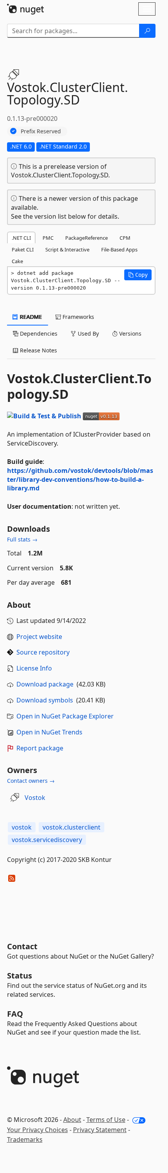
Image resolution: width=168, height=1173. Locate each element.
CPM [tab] (125, 237)
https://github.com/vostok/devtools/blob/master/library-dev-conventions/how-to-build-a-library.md (80, 479)
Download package (44, 684)
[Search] (147, 31)
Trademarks (25, 1139)
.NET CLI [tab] (21, 237)
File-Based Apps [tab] (119, 249)
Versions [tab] (129, 333)
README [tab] (30, 316)
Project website (39, 636)
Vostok (35, 797)
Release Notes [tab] (37, 350)
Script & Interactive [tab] (67, 249)
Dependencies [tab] (37, 333)
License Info (34, 668)
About (72, 1119)
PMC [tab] (48, 237)
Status (19, 975)
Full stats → (22, 539)
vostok (22, 827)
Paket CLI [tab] (23, 249)
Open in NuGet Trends (49, 732)
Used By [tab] (87, 333)
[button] (138, 274)
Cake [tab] (17, 261)
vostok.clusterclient (71, 827)
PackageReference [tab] (86, 237)
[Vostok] (14, 798)
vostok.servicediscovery (47, 839)
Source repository (43, 652)
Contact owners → (31, 780)
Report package (39, 748)
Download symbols (44, 700)
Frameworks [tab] (77, 316)
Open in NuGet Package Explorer (65, 716)
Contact (22, 946)
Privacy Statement (100, 1129)
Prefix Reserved (41, 131)
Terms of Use (105, 1119)
